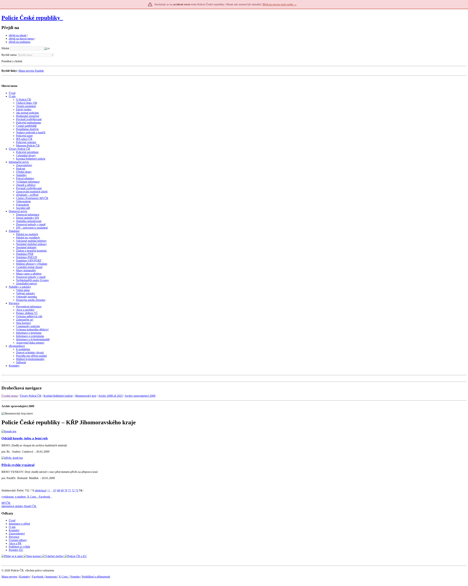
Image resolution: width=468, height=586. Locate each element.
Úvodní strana (9, 395)
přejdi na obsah (17, 35)
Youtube (75, 576)
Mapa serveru (26, 70)
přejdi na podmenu (19, 41)
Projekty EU (16, 550)
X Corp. (32, 496)
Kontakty (14, 530)
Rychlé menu (9, 54)
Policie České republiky (30, 17)
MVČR (5, 502)
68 (58, 490)
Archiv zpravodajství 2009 (140, 395)
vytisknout (7, 496)
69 (62, 490)
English (39, 70)
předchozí (40, 490)
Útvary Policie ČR (30, 395)
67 (54, 490)
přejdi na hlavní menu (21, 38)
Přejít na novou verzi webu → (280, 4)
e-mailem (20, 496)
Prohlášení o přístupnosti (96, 576)
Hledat (5, 48)
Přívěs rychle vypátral (17, 465)
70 (65, 490)
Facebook (45, 496)
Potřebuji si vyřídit (19, 546)
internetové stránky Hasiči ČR (18, 506)
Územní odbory (18, 540)
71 (69, 490)
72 (73, 490)
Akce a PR (15, 543)
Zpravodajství (17, 533)
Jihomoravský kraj (85, 395)
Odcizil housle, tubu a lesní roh (24, 438)
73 (76, 490)
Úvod (12, 520)
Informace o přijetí (19, 523)
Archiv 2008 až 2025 (110, 395)
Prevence (14, 536)
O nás (12, 527)
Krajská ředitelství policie (58, 395)
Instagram (51, 576)
